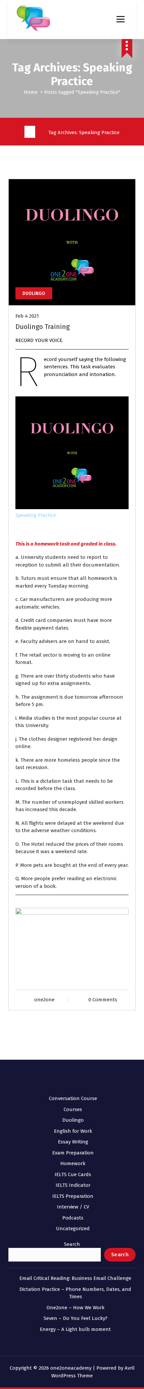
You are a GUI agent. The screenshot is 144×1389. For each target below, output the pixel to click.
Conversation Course (73, 1098)
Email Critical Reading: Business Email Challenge (75, 1278)
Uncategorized (73, 1229)
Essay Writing (73, 1142)
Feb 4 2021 (27, 316)
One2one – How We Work (75, 1308)
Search (72, 1244)
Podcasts (72, 1218)
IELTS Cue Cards (73, 1174)
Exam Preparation (73, 1153)
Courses (73, 1109)
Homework (72, 1163)
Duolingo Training (42, 327)
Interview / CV (73, 1207)
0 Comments (102, 1000)
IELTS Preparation (72, 1196)
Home (31, 92)
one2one (44, 1000)
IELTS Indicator (73, 1185)
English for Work (73, 1131)
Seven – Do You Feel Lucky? (75, 1318)
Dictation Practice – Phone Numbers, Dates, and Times (75, 1293)
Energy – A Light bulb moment (75, 1329)
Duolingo (33, 293)
